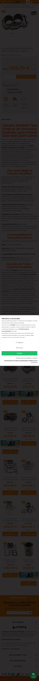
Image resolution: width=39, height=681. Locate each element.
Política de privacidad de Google (16, 337)
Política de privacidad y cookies (26, 358)
